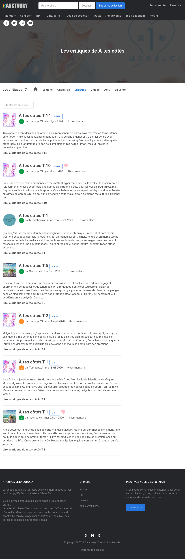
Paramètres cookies (92, 549)
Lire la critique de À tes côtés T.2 (24, 349)
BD (38, 15)
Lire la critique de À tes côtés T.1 (24, 253)
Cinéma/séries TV (89, 506)
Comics (25, 15)
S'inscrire (175, 5)
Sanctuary (90, 542)
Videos (95, 89)
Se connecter (158, 5)
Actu (107, 89)
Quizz (97, 15)
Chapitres (63, 89)
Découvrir (87, 5)
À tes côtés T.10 (35, 165)
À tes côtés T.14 (35, 115)
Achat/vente (113, 15)
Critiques (80, 89)
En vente (120, 89)
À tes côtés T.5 (33, 265)
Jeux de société (77, 15)
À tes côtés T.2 (33, 315)
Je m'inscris (135, 507)
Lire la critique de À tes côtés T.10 (25, 203)
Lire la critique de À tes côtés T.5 (24, 303)
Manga (9, 15)
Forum (154, 15)
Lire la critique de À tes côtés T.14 (25, 153)
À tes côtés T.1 (33, 215)
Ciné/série (53, 15)
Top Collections (135, 15)
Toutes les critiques (17, 105)
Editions (47, 89)
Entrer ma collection (110, 5)
